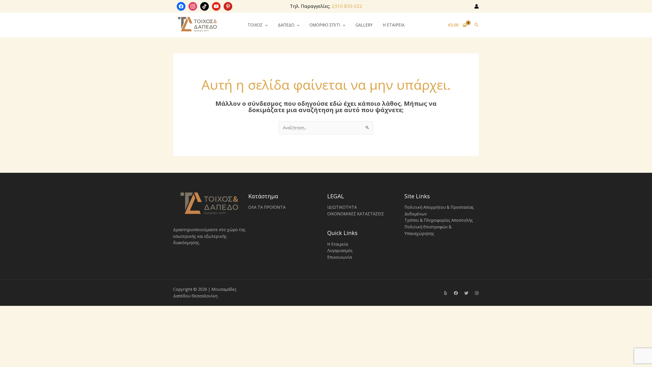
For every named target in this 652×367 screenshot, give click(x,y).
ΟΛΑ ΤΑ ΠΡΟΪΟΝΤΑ (267, 207)
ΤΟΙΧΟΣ (255, 25)
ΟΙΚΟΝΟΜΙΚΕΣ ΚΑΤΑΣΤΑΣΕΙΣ (355, 214)
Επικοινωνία (339, 257)
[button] (265, 25)
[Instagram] (477, 293)
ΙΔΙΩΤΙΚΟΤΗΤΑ (342, 207)
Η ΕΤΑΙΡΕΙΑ (393, 25)
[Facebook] (456, 293)
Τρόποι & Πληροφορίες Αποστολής (438, 220)
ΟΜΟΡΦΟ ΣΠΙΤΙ (324, 25)
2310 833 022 (347, 6)
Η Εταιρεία (337, 244)
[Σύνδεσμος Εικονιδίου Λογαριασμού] (476, 6)
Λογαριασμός (340, 250)
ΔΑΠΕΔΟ (286, 25)
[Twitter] (466, 293)
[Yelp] (445, 293)
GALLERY (364, 25)
